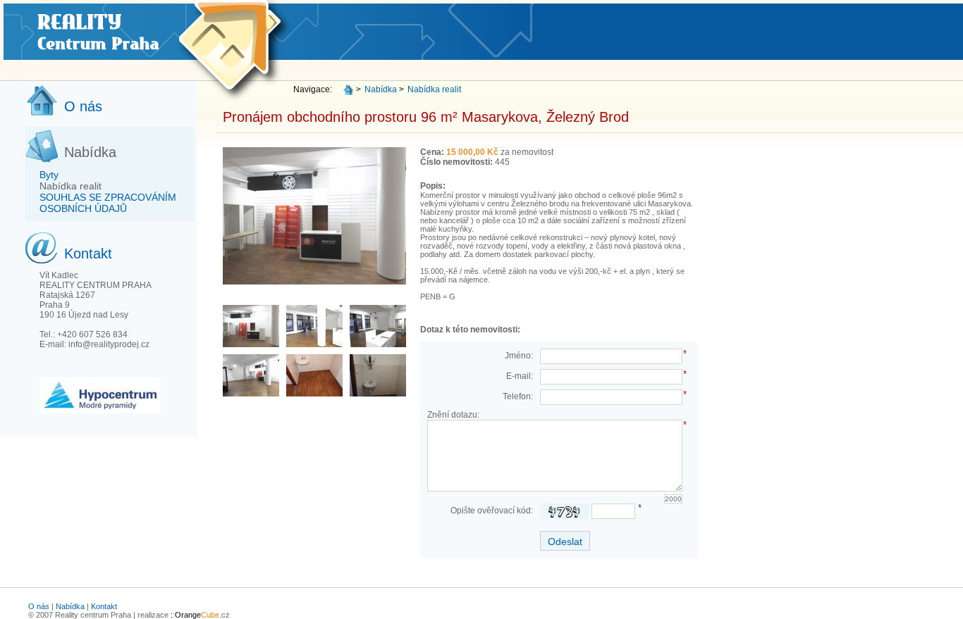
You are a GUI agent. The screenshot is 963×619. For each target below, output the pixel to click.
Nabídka (380, 89)
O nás (38, 606)
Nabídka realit (70, 186)
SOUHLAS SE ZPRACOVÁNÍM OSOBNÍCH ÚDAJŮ (107, 203)
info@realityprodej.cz (108, 344)
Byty (49, 174)
